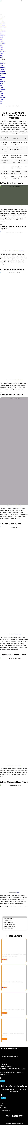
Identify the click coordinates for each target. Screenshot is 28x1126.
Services (2, 21)
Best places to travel (2, 35)
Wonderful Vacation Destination (3, 25)
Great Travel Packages (2, 41)
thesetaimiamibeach (19, 379)
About (1, 19)
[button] (3, 59)
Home (1, 15)
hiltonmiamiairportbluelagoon (20, 250)
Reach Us (2, 17)
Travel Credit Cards (1, 55)
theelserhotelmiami (18, 205)
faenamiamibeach (18, 634)
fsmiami (18, 892)
